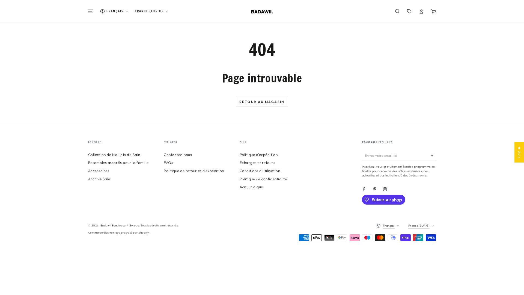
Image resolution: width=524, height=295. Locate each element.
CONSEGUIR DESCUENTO (262, 202)
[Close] (330, 78)
